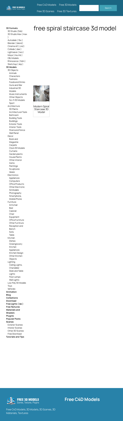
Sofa (11, 231)
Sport (12, 103)
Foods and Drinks (17, 82)
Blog (8, 294)
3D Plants (13, 109)
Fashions (13, 79)
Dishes (12, 240)
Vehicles (11, 288)
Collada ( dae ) (14, 49)
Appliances (14, 177)
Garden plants (15, 154)
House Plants (15, 157)
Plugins (10, 315)
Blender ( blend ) (15, 43)
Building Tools (15, 118)
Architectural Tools (18, 112)
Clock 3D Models (17, 148)
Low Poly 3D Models (17, 282)
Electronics (13, 174)
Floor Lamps (14, 276)
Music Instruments (18, 94)
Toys (10, 285)
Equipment (14, 216)
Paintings (13, 166)
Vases (12, 171)
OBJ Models (13, 58)
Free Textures (13, 306)
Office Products (16, 183)
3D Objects (13, 70)
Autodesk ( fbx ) (15, 40)
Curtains (13, 151)
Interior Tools (15, 127)
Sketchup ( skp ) (15, 64)
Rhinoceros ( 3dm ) (17, 61)
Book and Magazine (13, 140)
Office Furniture (16, 219)
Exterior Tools (15, 124)
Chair (11, 213)
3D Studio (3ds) (15, 31)
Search (108, 7)
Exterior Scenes (15, 324)
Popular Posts (13, 318)
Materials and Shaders (13, 311)
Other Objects (16, 97)
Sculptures (14, 169)
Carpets (13, 145)
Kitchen (11, 237)
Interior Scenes (15, 327)
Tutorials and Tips (15, 336)
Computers (14, 180)
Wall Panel (14, 133)
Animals (12, 73)
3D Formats (12, 28)
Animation (11, 291)
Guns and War (15, 85)
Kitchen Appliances (14, 248)
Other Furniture (16, 222)
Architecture (14, 106)
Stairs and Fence (17, 130)
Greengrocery (15, 243)
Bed (11, 207)
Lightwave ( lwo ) (16, 52)
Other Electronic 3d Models (17, 188)
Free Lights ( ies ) (14, 303)
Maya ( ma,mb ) (15, 55)
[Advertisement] (75, 55)
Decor (10, 136)
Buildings (13, 121)
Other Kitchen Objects (15, 257)
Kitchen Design (16, 252)
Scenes (10, 321)
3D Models (11, 67)
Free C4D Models (82, 399)
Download (11, 300)
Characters (14, 76)
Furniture (12, 201)
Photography (15, 192)
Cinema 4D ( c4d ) (16, 46)
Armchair (13, 204)
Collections (12, 297)
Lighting (11, 261)
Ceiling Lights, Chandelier (15, 266)
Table (11, 234)
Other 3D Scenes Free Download (16, 332)
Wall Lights (14, 279)
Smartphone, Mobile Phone (15, 197)
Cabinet (13, 210)
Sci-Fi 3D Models (17, 100)
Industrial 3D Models (15, 89)
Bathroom (14, 115)
